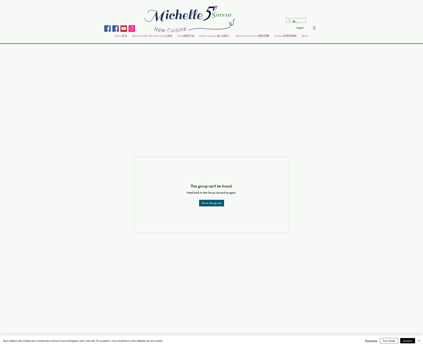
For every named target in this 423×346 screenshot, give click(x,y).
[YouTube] (123, 28)
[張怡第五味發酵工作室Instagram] (132, 28)
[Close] (419, 340)
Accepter (407, 340)
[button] (314, 27)
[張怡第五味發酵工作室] (115, 28)
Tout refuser (389, 340)
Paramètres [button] (371, 340)
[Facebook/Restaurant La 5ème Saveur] (107, 28)
